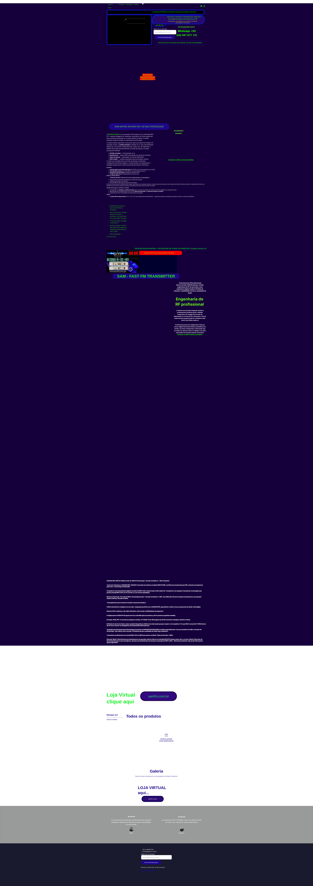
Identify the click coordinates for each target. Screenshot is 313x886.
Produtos (121, 4)
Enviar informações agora (165, 37)
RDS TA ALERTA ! (147, 75)
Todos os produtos (112, 719)
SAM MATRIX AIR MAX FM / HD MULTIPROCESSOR (139, 126)
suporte (110, 4)
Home (116, 4)
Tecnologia (128, 4)
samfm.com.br (158, 696)
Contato (135, 4)
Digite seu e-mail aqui (160, 29)
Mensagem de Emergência (148, 77)
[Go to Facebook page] (202, 6)
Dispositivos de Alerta (147, 79)
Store (109, 8)
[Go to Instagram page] (204, 6)
